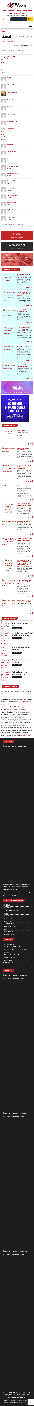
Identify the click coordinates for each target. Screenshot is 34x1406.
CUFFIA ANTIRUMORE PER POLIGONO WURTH (24, 504)
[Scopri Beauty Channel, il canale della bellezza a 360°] (17, 388)
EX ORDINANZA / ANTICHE (10, 910)
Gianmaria (10, 107)
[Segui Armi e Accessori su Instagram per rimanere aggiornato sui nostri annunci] (17, 1180)
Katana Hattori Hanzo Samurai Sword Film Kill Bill (24, 601)
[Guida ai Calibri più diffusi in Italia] (5, 626)
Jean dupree (10, 128)
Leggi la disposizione (19, 709)
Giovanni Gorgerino (12, 173)
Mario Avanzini (11, 181)
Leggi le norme (21, 717)
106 (28, 52)
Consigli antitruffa (9, 957)
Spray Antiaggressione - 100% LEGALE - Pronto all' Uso (24, 293)
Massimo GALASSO (12, 166)
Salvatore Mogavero (12, 85)
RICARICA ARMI (7, 921)
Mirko (8, 159)
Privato (9, 77)
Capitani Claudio (11, 210)
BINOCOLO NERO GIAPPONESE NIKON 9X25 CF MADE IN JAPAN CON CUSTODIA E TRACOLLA (24, 562)
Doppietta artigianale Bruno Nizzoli (23, 449)
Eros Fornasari (11, 114)
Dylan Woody (10, 144)
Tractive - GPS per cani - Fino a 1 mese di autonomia (24, 311)
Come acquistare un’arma (11, 947)
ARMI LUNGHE (7, 908)
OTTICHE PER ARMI (8, 924)
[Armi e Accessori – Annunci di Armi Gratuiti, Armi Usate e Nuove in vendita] (17, 813)
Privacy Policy (8, 963)
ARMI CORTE (6, 905)
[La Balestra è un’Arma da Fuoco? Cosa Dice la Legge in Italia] (5, 638)
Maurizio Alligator (12, 121)
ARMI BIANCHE (7, 916)
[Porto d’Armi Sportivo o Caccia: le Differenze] (5, 652)
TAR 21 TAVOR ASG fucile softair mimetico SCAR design (24, 540)
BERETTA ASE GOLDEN (24, 431)
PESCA (5, 929)
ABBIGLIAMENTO (8, 932)
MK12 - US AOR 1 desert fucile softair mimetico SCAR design (24, 467)
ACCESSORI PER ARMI (9, 926)
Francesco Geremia (12, 195)
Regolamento (7, 960)
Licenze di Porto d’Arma (11, 955)
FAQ (4, 965)
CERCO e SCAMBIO (8, 934)
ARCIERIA (5, 913)
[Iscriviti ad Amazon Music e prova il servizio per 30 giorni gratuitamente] (15, 408)
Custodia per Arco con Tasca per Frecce (23, 365)
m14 (18, 485)
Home (3, 31)
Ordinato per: (18, 46)
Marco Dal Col (11, 217)
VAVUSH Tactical (11, 57)
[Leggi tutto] (28, 287)
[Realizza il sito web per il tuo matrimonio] (17, 259)
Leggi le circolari (25, 735)
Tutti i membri (8, 41)
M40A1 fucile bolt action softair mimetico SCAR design (24, 581)
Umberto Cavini (11, 202)
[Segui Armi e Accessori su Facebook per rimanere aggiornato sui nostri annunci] (17, 1042)
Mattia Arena (10, 99)
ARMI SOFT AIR (7, 918)
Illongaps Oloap (11, 188)
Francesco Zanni (12, 151)
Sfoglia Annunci (8, 944)
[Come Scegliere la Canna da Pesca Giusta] (5, 664)
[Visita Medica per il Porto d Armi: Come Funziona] (5, 676)
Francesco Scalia (12, 92)
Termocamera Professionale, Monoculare (23, 328)
